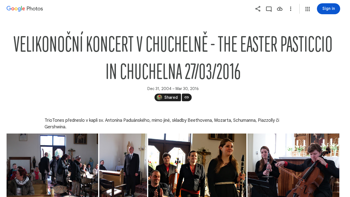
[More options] (290, 8)
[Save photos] (279, 8)
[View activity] (268, 8)
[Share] (257, 8)
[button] (307, 9)
